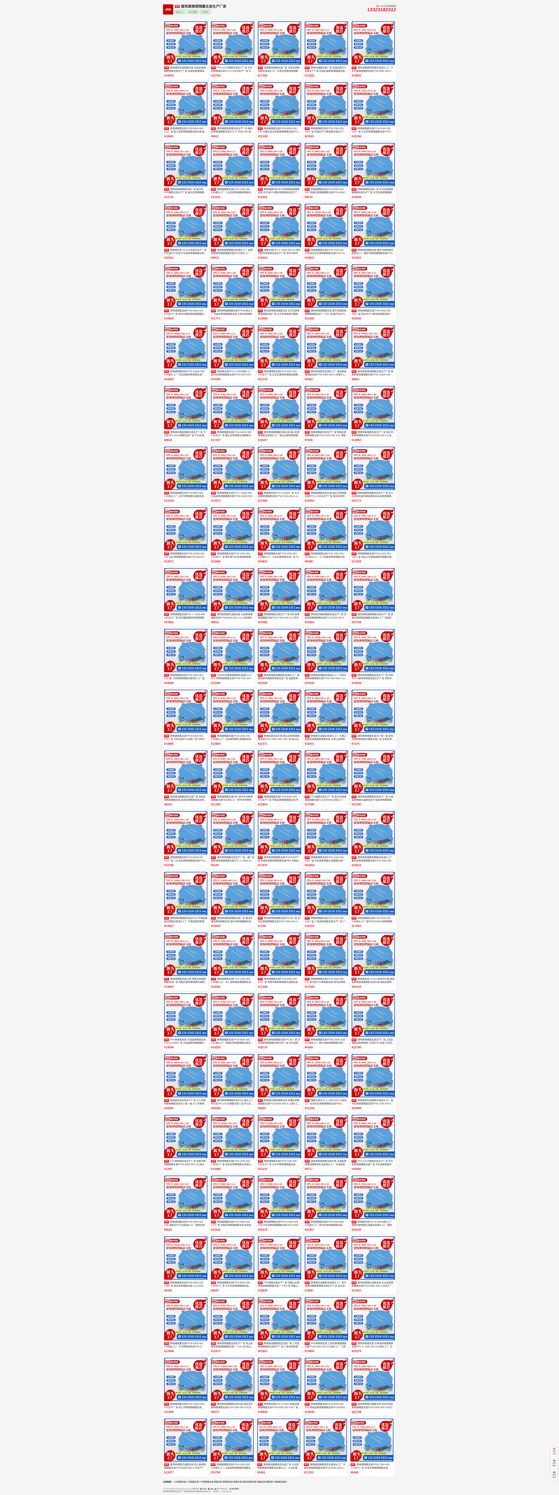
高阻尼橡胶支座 (249, 1482)
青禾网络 (235, 1489)
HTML (204, 1489)
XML (212, 1489)
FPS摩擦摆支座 (206, 1482)
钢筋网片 (270, 1482)
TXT (218, 1489)
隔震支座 (218, 1482)
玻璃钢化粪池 (281, 1482)
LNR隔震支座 (180, 1482)
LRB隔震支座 (193, 1482)
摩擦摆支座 (228, 1482)
